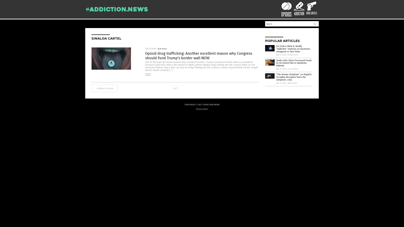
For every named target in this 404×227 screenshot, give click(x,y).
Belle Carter (292, 83)
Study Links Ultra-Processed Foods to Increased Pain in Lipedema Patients (294, 63)
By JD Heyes (162, 49)
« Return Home (104, 88)
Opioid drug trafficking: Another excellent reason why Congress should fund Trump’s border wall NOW (198, 55)
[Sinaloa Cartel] (116, 13)
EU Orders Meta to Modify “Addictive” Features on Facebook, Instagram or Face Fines (293, 49)
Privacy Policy (202, 109)
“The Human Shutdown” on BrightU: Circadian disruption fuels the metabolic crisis (294, 77)
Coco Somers (293, 69)
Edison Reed (293, 55)
